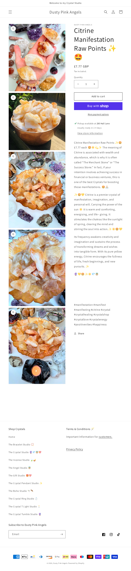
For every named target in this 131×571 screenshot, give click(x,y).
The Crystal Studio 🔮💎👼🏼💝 (25, 452)
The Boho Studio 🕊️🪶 (21, 490)
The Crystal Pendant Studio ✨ (25, 483)
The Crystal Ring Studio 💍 (23, 498)
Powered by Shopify (76, 563)
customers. (105, 437)
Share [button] (81, 333)
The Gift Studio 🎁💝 (20, 475)
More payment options (98, 114)
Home (12, 436)
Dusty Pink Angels (60, 563)
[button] (10, 12)
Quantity (78, 77)
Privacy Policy (74, 449)
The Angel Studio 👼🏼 (20, 467)
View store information (90, 133)
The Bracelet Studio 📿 (21, 444)
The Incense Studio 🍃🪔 (22, 459)
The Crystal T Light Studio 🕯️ (25, 506)
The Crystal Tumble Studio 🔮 (25, 514)
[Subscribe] (61, 534)
